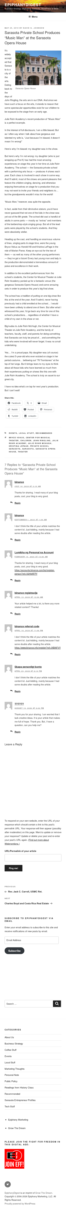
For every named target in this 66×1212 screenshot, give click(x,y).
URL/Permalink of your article (20, 851)
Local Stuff (26, 433)
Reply (18, 502)
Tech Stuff (10, 1106)
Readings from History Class (19, 1087)
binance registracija (26, 593)
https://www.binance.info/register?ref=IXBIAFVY (38, 647)
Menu (35, 16)
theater (23, 452)
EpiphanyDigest (23, 4)
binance (19, 482)
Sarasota (28, 449)
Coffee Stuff (10, 1049)
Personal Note (12, 1074)
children (26, 440)
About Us (9, 1037)
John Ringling (42, 440)
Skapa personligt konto (28, 666)
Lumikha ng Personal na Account (34, 552)
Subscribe (14, 951)
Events (13, 433)
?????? (19, 704)
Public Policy (11, 1081)
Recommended (44, 433)
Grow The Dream (17, 1128)
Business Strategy (14, 1043)
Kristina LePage (19, 446)
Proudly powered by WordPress (20, 1203)
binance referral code (27, 626)
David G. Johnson (33, 28)
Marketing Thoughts (15, 1068)
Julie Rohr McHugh (40, 443)
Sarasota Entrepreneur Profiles (20, 1100)
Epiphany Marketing (18, 1119)
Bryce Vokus (16, 437)
